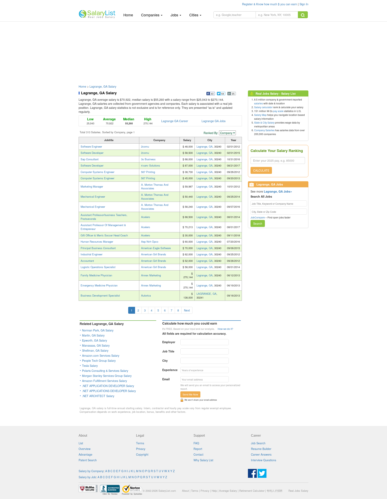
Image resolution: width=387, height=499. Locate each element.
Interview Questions (263, 460)
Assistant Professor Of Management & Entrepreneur (103, 227)
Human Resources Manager (97, 241)
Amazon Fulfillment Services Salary (104, 381)
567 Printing (148, 172)
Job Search (258, 443)
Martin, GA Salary (93, 335)
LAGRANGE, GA (206, 294)
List (81, 443)
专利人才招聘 (274, 491)
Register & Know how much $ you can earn (270, 4)
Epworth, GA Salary (94, 340)
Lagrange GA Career (174, 121)
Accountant (87, 261)
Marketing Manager (92, 186)
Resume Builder (261, 449)
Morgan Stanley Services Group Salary (107, 376)
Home (129, 14)
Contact (198, 454)
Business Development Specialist (100, 295)
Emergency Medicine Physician (99, 285)
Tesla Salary (90, 366)
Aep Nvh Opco (149, 241)
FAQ (196, 443)
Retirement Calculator (251, 491)
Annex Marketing (151, 275)
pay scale (278, 111)
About (185, 491)
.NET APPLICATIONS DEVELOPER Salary (109, 391)
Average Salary (228, 491)
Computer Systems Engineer (97, 172)
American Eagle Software (156, 248)
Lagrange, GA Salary (102, 86)
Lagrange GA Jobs (214, 121)
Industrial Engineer (91, 254)
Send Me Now (190, 394)
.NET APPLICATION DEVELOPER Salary (108, 386)
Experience (170, 370)
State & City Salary (264, 122)
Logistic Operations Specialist (98, 267)
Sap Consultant (90, 159)
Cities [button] (194, 14)
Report (198, 449)
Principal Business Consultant (98, 248)
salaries (258, 103)
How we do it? (225, 328)
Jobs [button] (175, 14)
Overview (85, 449)
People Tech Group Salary (99, 361)
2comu (145, 146)
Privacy (140, 449)
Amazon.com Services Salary (100, 355)
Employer (168, 342)
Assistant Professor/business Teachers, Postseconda (104, 217)
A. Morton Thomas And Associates (154, 186)
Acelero (145, 217)
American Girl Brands (153, 254)
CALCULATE (261, 170)
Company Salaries (264, 130)
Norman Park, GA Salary (97, 330)
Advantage (85, 454)
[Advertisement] (193, 51)
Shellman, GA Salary (95, 350)
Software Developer (92, 153)
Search (257, 223)
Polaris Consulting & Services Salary (105, 371)
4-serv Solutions (150, 165)
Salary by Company (91, 471)
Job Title (168, 351)
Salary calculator (263, 107)
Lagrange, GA (205, 146)
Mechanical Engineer (93, 196)
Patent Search (88, 460)
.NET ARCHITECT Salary (98, 396)
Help (214, 491)
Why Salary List (203, 460)
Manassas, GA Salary (96, 345)
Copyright (142, 454)
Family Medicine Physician (96, 275)
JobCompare (258, 217)
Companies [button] (150, 14)
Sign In (304, 4)
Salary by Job (87, 477)
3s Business (148, 159)
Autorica (146, 295)
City (165, 361)
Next (187, 310)
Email (166, 379)
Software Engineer (91, 146)
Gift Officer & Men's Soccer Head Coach (104, 235)
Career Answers (261, 454)
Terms (140, 443)
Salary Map (260, 114)
